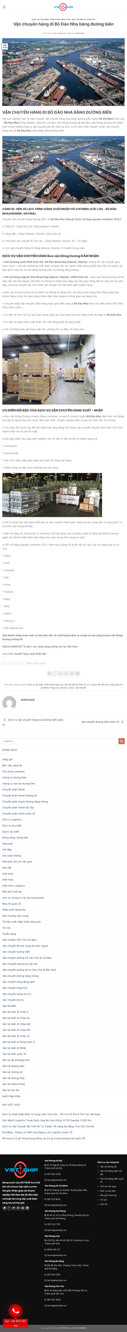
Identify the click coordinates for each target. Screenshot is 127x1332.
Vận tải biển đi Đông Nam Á (18, 1041)
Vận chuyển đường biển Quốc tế (100, 721)
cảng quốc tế (116, 684)
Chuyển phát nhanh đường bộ (19, 795)
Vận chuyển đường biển (16, 951)
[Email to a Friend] (66, 673)
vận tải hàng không (13, 1084)
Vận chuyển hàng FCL (15, 987)
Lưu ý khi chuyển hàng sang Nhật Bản (24, 653)
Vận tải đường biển (13, 1066)
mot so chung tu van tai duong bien (23, 897)
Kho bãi (6, 867)
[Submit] (121, 741)
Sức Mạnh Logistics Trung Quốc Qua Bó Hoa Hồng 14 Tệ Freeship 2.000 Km (46, 1120)
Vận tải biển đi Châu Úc (16, 1036)
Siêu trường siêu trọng (15, 915)
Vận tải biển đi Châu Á (15, 1011)
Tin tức (6, 927)
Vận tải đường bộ (12, 1072)
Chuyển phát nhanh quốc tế (18, 813)
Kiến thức (7, 879)
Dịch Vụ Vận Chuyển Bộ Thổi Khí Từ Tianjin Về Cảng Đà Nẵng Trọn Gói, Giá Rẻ (48, 1126)
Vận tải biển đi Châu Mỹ (16, 1024)
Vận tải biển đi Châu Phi (16, 1029)
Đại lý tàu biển (10, 831)
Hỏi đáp (7, 849)
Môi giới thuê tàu (12, 891)
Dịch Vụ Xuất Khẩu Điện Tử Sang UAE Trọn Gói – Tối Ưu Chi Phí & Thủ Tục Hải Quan (51, 1114)
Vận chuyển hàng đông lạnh (18, 981)
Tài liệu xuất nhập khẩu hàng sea (21, 921)
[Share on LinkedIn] (77, 673)
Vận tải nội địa (10, 1090)
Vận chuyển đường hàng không (20, 975)
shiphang (79, 33)
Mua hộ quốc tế (11, 903)
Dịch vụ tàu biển (40, 19)
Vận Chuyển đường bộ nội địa (19, 963)
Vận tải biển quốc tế (14, 1053)
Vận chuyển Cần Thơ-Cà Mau (19, 939)
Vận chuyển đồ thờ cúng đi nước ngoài (25, 945)
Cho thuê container (13, 771)
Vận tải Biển (9, 1005)
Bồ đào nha (103, 684)
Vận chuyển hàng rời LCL (17, 993)
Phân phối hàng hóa (60, 19)
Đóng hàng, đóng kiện (15, 837)
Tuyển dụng (9, 933)
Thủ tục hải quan (108, 1186)
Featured (7, 843)
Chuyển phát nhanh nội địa (18, 807)
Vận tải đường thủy (13, 1078)
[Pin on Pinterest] (71, 673)
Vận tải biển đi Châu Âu (83, 19)
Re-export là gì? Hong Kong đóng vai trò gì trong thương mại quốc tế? (43, 1138)
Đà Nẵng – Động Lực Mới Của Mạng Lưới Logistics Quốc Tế (37, 1132)
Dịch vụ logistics (12, 819)
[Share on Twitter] (60, 673)
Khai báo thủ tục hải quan (17, 861)
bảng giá (7, 759)
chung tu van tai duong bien (18, 783)
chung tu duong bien (14, 777)
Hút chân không (11, 855)
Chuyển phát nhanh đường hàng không (25, 801)
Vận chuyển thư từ (13, 999)
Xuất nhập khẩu (11, 1096)
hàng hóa (54, 688)
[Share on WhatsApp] (49, 673)
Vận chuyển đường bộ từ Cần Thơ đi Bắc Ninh (29, 969)
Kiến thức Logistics (13, 885)
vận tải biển (80, 688)
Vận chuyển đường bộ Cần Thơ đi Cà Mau (27, 957)
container (44, 688)
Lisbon (71, 688)
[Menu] (4, 7)
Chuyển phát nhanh (13, 789)
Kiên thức (7, 873)
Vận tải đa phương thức (16, 1060)
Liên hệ (103, 1204)
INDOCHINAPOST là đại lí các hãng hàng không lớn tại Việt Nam (40, 646)
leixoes (63, 688)
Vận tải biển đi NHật (14, 1048)
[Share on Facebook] (55, 673)
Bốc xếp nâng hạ (12, 765)
